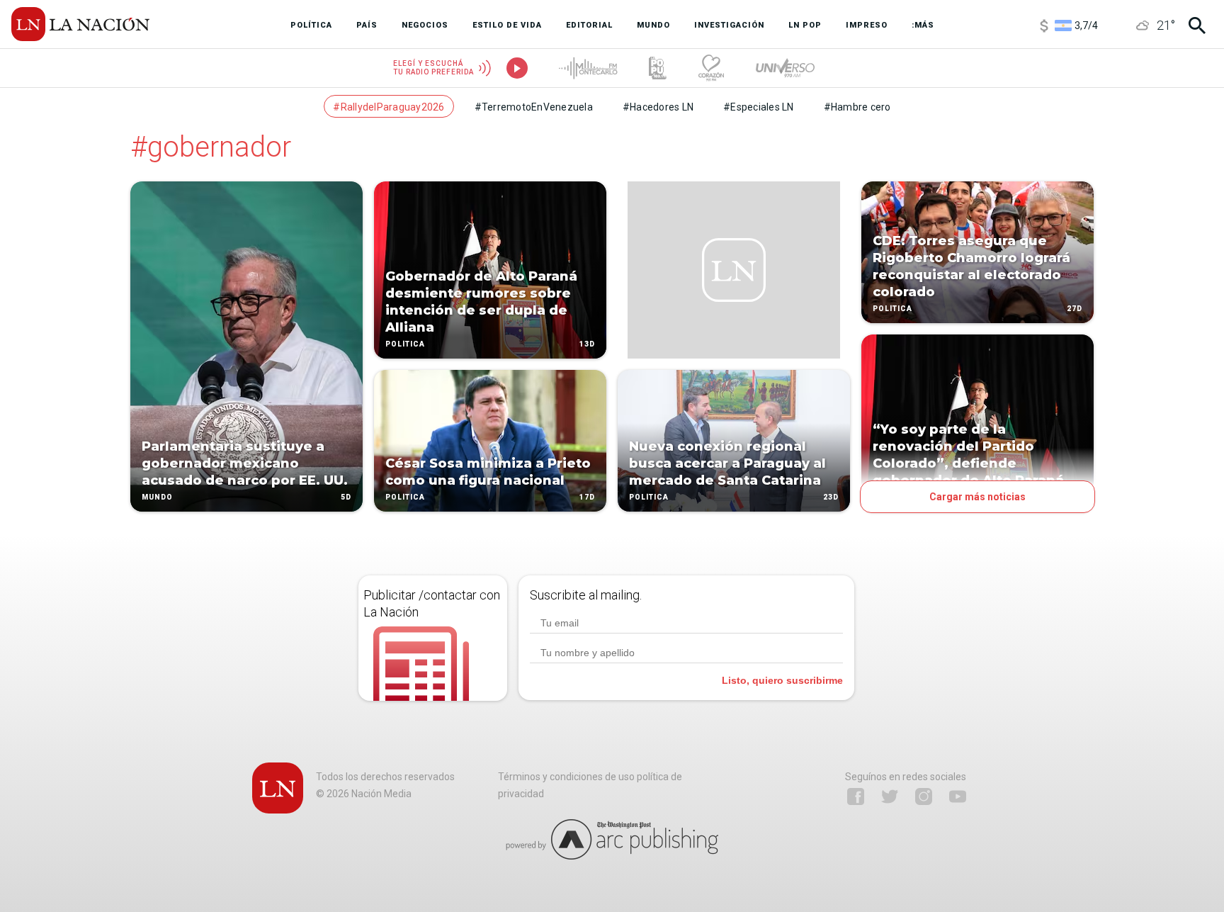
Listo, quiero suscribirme (782, 680)
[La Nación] (80, 24)
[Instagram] (923, 796)
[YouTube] (957, 796)
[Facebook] (855, 796)
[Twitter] (889, 796)
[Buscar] (1197, 25)
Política (405, 344)
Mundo (157, 497)
